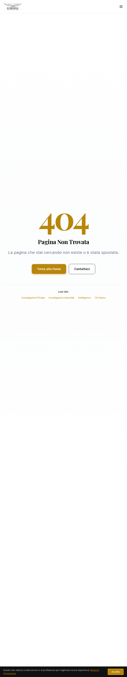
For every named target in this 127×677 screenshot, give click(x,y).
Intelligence (84, 297)
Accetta (116, 671)
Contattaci (82, 269)
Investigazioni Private (33, 297)
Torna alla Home (49, 269)
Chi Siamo (100, 297)
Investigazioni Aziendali (61, 297)
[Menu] (121, 6)
